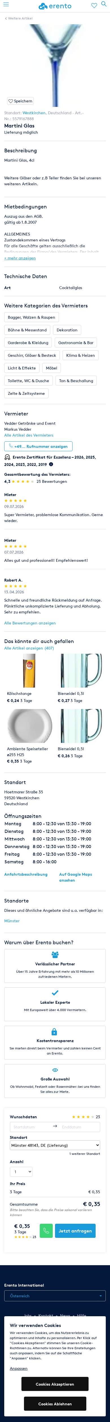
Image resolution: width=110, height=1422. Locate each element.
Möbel (51, 368)
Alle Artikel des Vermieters (28, 435)
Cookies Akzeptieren (55, 1384)
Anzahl (16, 1161)
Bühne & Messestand (27, 329)
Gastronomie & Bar (75, 342)
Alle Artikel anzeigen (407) (29, 648)
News (65, 1315)
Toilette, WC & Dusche (28, 380)
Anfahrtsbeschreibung (26, 874)
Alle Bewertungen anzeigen (30, 622)
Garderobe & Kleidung (28, 342)
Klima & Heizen (80, 355)
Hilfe (81, 1315)
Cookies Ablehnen (55, 1403)
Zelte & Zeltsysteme (26, 393)
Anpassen (19, 1368)
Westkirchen (34, 112)
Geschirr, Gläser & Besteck (32, 355)
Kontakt (45, 1315)
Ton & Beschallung (76, 380)
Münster (11, 920)
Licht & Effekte (22, 368)
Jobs (28, 1315)
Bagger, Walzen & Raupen (31, 317)
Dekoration (67, 329)
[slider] (24, 481)
